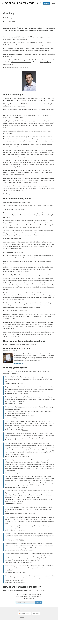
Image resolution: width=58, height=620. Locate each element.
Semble (23, 383)
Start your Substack (25, 613)
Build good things (45, 62)
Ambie (20, 504)
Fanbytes (21, 440)
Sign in (53, 3)
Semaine (24, 572)
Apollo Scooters (24, 456)
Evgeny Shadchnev (7, 350)
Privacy (29, 610)
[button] (24, 8)
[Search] (37, 3)
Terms (33, 610)
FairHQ (22, 540)
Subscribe (46, 3)
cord (21, 403)
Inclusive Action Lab (27, 550)
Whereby (19, 418)
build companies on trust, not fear (21, 62)
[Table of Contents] (2, 310)
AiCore (20, 473)
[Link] (1, 94)
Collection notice (40, 610)
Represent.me (21, 582)
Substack (22, 617)
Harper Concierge (22, 487)
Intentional (28, 562)
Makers (22, 43)
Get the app (36, 613)
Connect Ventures (23, 393)
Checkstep (25, 430)
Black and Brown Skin (29, 514)
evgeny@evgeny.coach (24, 206)
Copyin (20, 562)
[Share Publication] (40, 3)
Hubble (24, 530)
